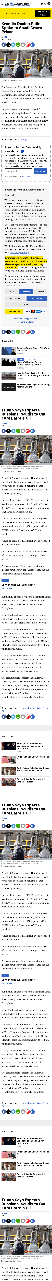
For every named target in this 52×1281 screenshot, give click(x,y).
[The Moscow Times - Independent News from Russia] (18, 4)
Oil (3, 711)
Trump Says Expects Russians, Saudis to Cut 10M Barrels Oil (24, 414)
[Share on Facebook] (4, 44)
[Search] (45, 4)
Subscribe (40, 171)
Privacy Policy (26, 176)
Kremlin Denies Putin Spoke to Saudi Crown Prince (22, 27)
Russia (31, 708)
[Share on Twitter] (8, 44)
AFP (5, 37)
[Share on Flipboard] (27, 44)
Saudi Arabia (42, 708)
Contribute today (42, 13)
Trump (23, 139)
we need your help (19, 252)
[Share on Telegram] (13, 44)
